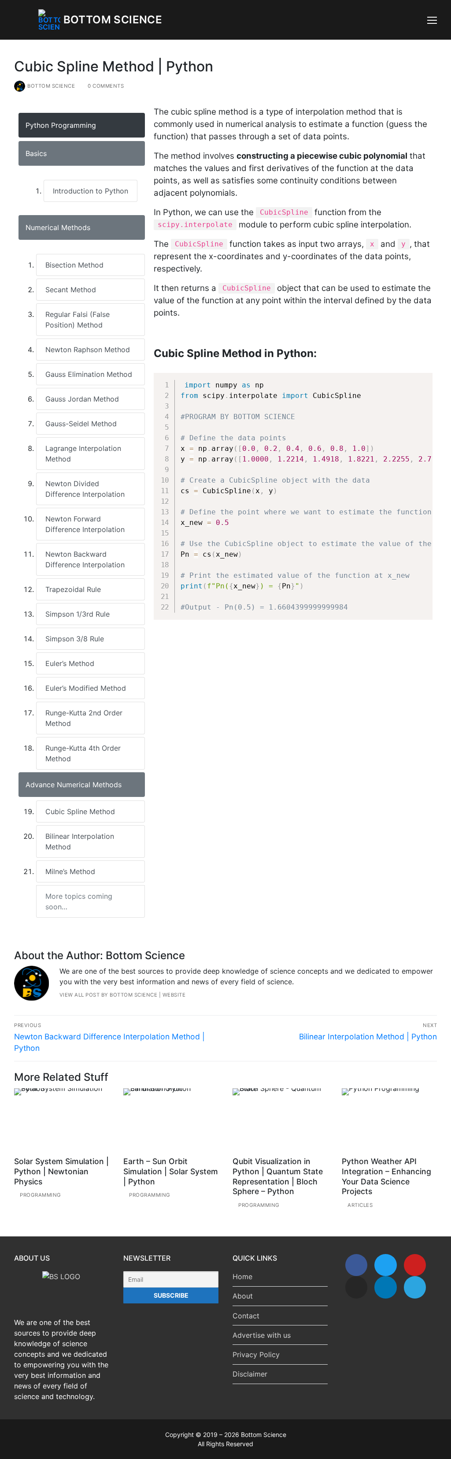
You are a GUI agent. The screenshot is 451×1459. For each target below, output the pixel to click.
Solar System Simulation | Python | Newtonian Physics (61, 1171)
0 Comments (105, 86)
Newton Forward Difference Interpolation (85, 524)
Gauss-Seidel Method (81, 423)
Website (174, 995)
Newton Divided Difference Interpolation (85, 489)
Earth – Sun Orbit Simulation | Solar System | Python (170, 1171)
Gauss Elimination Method (88, 374)
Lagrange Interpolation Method (83, 453)
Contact (246, 1315)
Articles (359, 1205)
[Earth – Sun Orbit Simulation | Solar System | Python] (170, 1120)
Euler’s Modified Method (85, 688)
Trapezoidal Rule (73, 589)
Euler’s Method (69, 663)
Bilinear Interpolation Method (79, 841)
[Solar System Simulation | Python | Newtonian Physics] (61, 1120)
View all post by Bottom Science (108, 995)
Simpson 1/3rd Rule (77, 614)
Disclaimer (250, 1374)
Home (242, 1276)
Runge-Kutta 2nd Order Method (83, 718)
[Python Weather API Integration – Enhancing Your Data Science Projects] (389, 1120)
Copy (420, 382)
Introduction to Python (90, 190)
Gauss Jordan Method (82, 399)
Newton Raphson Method (87, 349)
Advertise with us (262, 1335)
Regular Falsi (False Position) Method (77, 319)
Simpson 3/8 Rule (74, 638)
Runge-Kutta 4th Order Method (83, 753)
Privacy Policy (256, 1354)
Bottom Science (113, 19)
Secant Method (70, 289)
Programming (39, 1195)
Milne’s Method (70, 871)
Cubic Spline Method (80, 811)
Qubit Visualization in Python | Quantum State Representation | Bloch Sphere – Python (278, 1176)
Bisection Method (74, 265)
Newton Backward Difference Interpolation (85, 559)
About (243, 1296)
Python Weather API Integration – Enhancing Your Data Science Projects (386, 1176)
